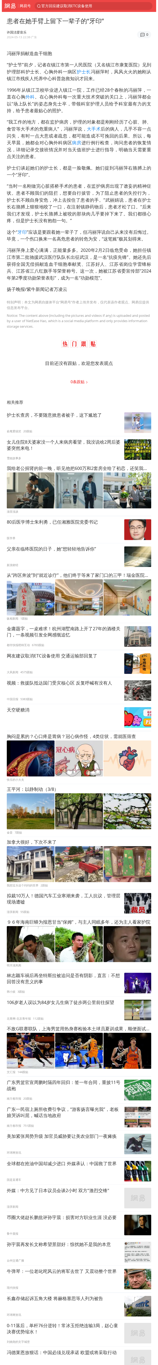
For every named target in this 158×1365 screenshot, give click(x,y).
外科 (30, 97)
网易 (10, 6)
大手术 (94, 129)
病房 (76, 143)
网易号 (25, 5)
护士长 (84, 72)
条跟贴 (78, 381)
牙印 (22, 232)
